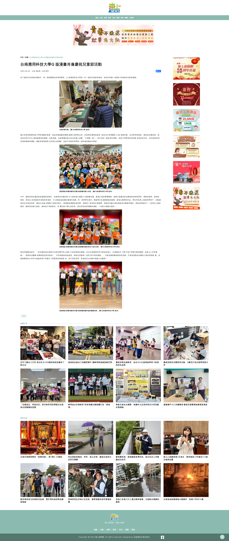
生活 (113, 18)
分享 (159, 71)
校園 (117, 18)
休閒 (105, 18)
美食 (122, 18)
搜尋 (132, 18)
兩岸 (109, 18)
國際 (126, 18)
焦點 (96, 18)
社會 (101, 18)
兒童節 (23, 316)
